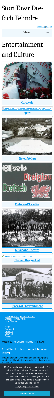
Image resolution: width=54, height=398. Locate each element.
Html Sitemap (11, 321)
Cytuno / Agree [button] (27, 393)
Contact (8, 336)
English (49, 27)
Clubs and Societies (27, 204)
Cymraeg (41, 27)
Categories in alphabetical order (20, 316)
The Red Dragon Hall (27, 260)
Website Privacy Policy (15, 319)
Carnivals (27, 102)
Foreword (9, 329)
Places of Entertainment (27, 306)
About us (9, 331)
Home (7, 327)
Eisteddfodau (27, 158)
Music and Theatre (27, 250)
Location (9, 334)
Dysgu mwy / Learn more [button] (27, 386)
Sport (27, 113)
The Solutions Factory (23, 342)
